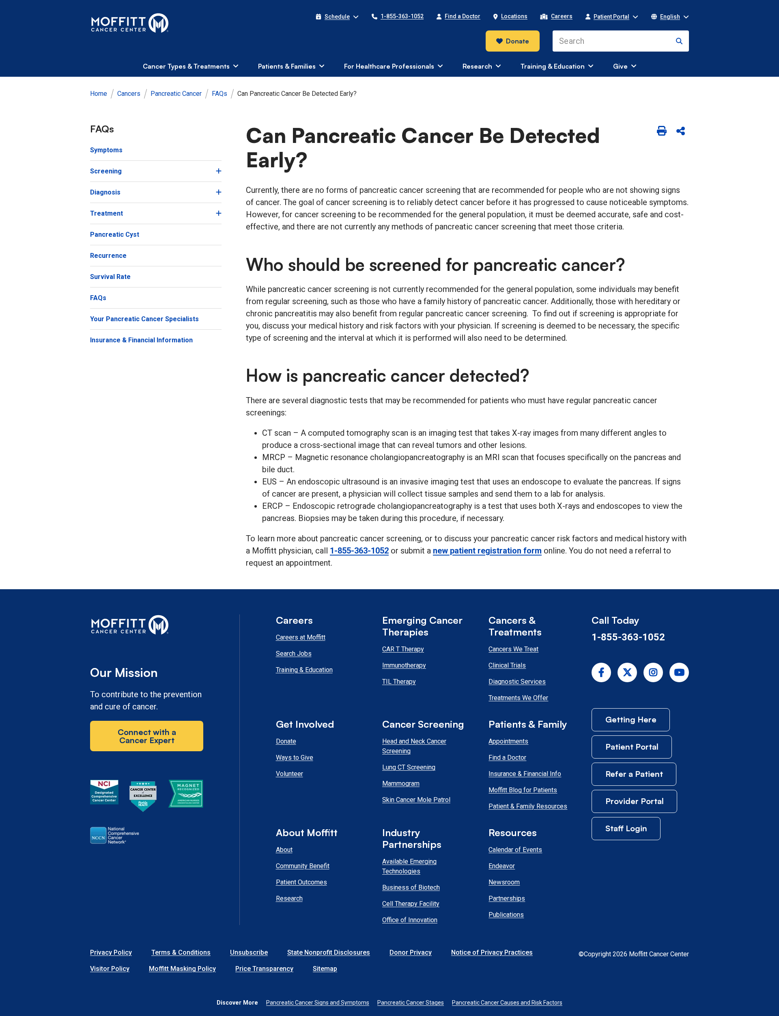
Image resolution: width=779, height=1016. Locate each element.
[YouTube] (679, 672)
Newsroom (504, 882)
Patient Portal (631, 746)
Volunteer (289, 774)
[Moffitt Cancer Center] (130, 23)
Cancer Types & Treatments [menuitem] (186, 66)
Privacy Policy (111, 952)
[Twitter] (627, 672)
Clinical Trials (507, 665)
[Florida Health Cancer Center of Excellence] (143, 798)
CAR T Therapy (403, 649)
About (284, 850)
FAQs (219, 93)
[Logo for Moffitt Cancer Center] (146, 626)
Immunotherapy (404, 665)
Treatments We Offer (518, 698)
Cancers (128, 93)
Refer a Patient (634, 774)
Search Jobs (294, 653)
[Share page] (680, 131)
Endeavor (501, 866)
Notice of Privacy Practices (492, 952)
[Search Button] (679, 41)
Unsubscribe (249, 952)
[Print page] (661, 131)
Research (289, 898)
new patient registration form (487, 551)
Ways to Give (294, 757)
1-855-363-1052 (359, 551)
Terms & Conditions (181, 952)
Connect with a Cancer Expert (147, 736)
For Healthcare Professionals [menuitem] (389, 66)
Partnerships (506, 898)
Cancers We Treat (513, 649)
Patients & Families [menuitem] (287, 66)
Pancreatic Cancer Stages (410, 1002)
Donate (517, 41)
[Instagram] (653, 672)
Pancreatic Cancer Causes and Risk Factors (507, 1002)
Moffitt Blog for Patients (522, 790)
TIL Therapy (399, 681)
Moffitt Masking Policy (182, 969)
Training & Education (304, 670)
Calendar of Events (515, 850)
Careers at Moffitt (300, 637)
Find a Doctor (507, 757)
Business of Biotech (411, 887)
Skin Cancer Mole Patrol (416, 800)
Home (98, 93)
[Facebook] (601, 672)
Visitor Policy (109, 969)
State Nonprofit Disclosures (328, 952)
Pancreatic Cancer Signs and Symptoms (317, 1002)
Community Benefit (302, 866)
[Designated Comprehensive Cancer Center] (104, 798)
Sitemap (325, 969)
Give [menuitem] (620, 66)
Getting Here (630, 719)
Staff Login (626, 828)
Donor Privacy (411, 952)
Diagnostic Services (517, 681)
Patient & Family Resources (527, 806)
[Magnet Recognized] (185, 798)
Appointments (508, 741)
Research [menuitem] (477, 66)
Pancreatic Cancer (176, 93)
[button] (337, 16)
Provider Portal (634, 801)
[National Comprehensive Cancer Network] (114, 837)
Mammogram (401, 783)
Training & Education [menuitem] (553, 66)
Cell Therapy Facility (410, 904)
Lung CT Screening (408, 767)
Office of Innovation (409, 920)
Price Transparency (264, 969)
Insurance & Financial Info (524, 774)
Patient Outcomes (301, 882)
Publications (506, 915)
